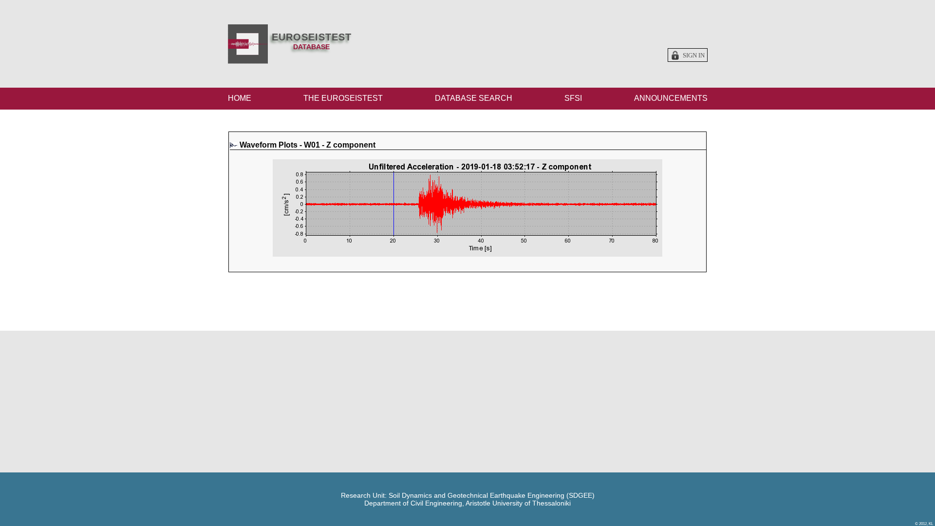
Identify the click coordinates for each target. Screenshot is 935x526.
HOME (239, 98)
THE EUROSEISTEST (343, 98)
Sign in (694, 55)
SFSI (573, 98)
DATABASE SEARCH (473, 98)
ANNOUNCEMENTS (671, 98)
